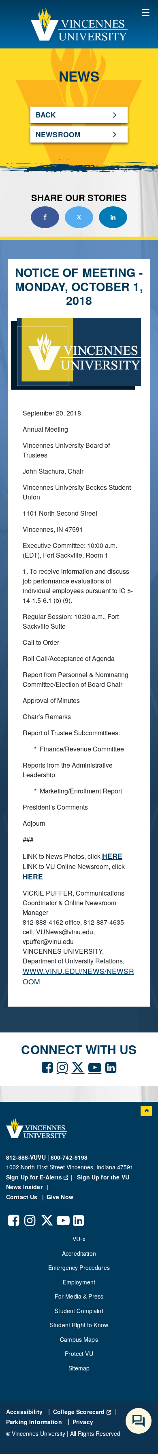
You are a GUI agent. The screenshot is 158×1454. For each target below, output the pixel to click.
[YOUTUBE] (94, 1066)
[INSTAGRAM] (62, 1066)
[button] (79, 24)
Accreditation (79, 1253)
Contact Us (22, 1197)
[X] (77, 1066)
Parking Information (35, 1422)
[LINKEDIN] (110, 1066)
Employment (79, 1282)
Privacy (83, 1422)
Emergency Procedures (79, 1267)
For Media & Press (79, 1296)
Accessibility (25, 1412)
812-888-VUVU (26, 1157)
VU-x (79, 1239)
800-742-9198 (69, 1157)
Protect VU (79, 1353)
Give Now (60, 1197)
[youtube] (63, 1214)
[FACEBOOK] (47, 1066)
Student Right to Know (79, 1325)
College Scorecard (82, 1412)
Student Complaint (79, 1311)
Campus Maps (79, 1339)
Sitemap (79, 1368)
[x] (47, 1214)
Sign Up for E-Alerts (40, 1177)
